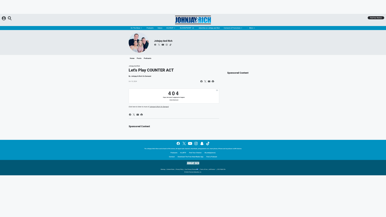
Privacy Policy (179, 169)
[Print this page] (212, 81)
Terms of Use (203, 169)
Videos (160, 28)
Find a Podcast (211, 157)
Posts (139, 58)
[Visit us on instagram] (166, 45)
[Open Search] (10, 18)
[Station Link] (193, 20)
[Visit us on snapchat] (202, 143)
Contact (172, 157)
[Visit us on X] (159, 45)
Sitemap (163, 169)
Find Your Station (376, 18)
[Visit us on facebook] (155, 45)
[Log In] (4, 18)
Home (132, 58)
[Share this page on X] (205, 81)
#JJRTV (183, 153)
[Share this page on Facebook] (201, 81)
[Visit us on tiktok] (170, 45)
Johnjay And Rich (163, 40)
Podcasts (150, 28)
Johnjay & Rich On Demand (159, 107)
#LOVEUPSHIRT (185, 28)
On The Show (135, 28)
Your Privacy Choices (190, 169)
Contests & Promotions (232, 28)
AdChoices (212, 169)
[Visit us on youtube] (163, 45)
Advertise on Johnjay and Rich (209, 28)
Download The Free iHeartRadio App (190, 157)
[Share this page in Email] (209, 81)
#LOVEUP (169, 28)
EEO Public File (221, 169)
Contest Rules (170, 169)
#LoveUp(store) (210, 153)
